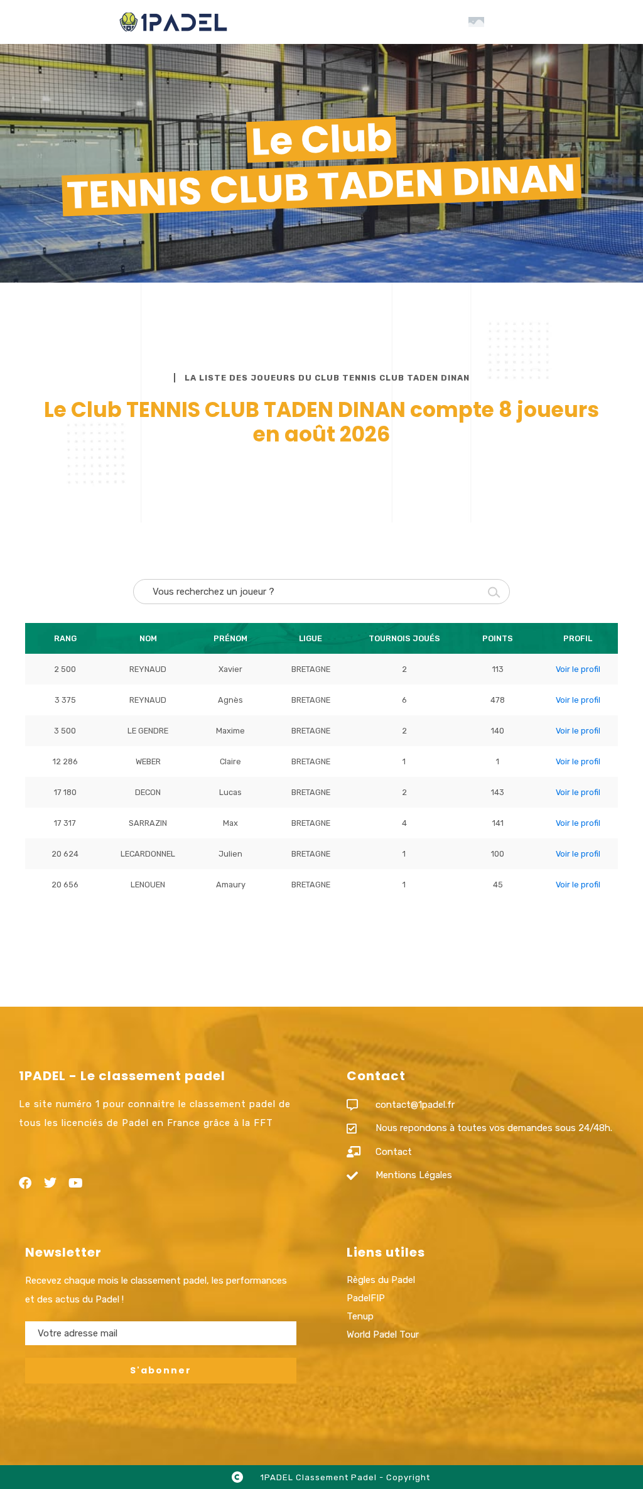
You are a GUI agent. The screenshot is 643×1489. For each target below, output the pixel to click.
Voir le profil (578, 669)
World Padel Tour (383, 1334)
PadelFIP (366, 1298)
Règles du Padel (381, 1280)
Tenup (360, 1316)
